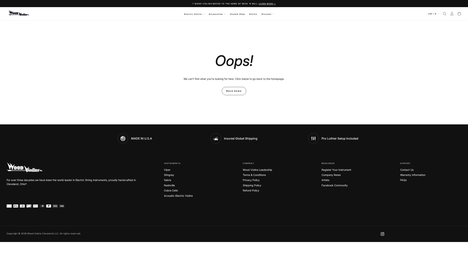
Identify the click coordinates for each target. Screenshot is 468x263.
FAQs (403, 180)
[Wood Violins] (25, 167)
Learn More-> (267, 4)
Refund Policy (251, 190)
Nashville (169, 185)
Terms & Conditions (254, 174)
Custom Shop (237, 14)
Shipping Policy (252, 185)
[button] (444, 14)
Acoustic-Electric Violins (178, 195)
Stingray (169, 174)
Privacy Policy (251, 180)
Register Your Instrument (336, 169)
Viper (167, 169)
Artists (253, 14)
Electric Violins (193, 14)
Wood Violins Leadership (257, 169)
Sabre (167, 180)
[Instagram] (382, 234)
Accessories (216, 14)
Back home (234, 91)
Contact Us (407, 169)
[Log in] (452, 14)
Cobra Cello (171, 190)
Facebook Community (335, 185)
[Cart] (459, 14)
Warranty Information (412, 174)
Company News (331, 174)
